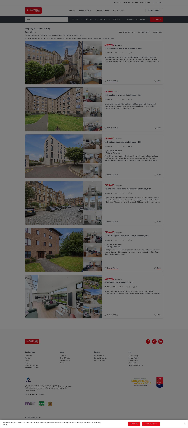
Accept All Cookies (151, 423)
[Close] (185, 423)
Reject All (134, 423)
